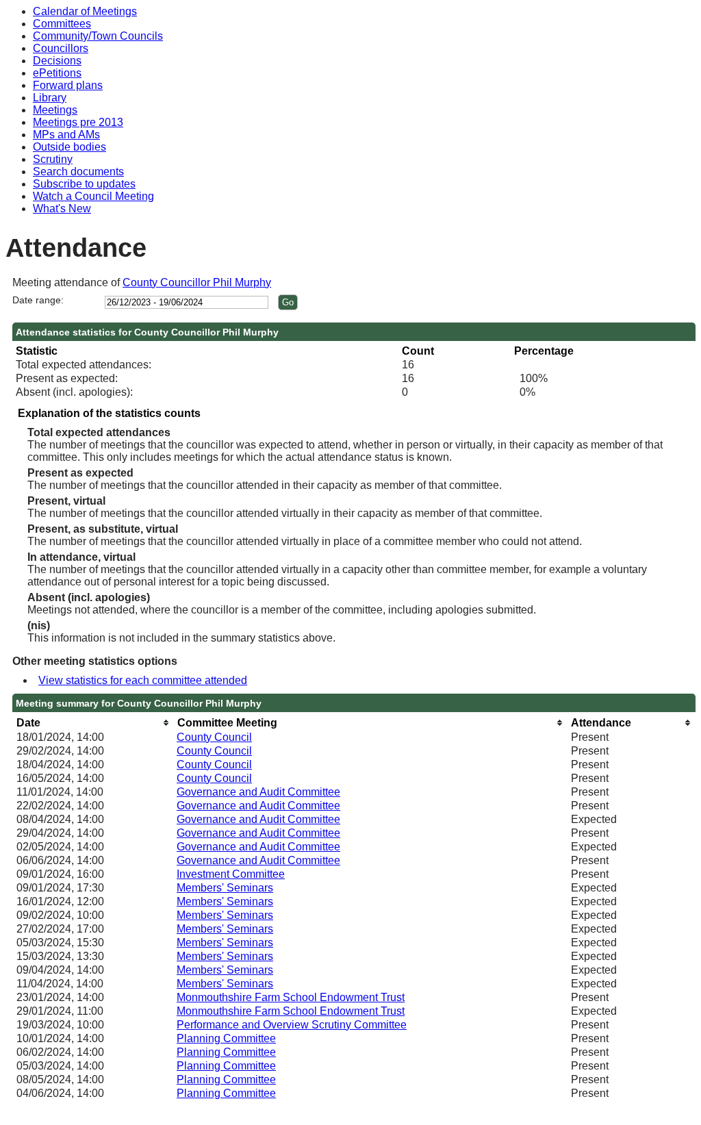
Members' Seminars (225, 888)
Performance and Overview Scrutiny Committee (292, 1025)
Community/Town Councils (98, 36)
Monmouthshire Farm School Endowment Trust (291, 997)
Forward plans (68, 85)
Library (49, 97)
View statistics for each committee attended (142, 680)
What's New (62, 208)
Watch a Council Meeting (93, 196)
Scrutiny (53, 159)
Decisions (57, 60)
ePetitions (57, 73)
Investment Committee (231, 874)
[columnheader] (93, 723)
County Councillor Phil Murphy (197, 282)
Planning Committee (226, 1038)
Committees (62, 23)
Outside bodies (69, 147)
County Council (214, 737)
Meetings (55, 110)
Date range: (38, 299)
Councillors (60, 48)
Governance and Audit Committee (258, 792)
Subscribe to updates (84, 184)
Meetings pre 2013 (78, 122)
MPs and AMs (66, 134)
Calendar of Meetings (85, 11)
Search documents (78, 171)
